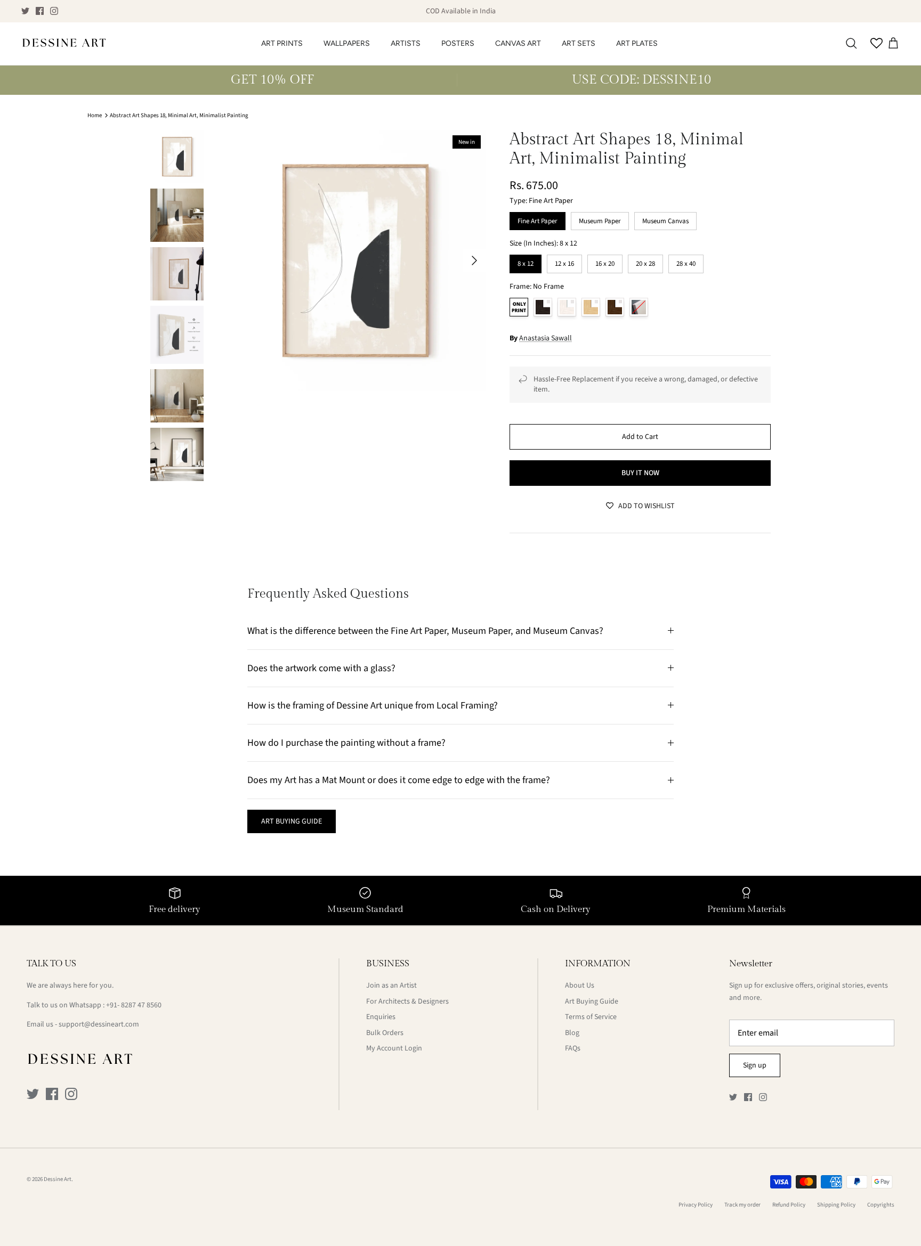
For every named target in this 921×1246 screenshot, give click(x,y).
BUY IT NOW (640, 473)
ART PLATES (637, 43)
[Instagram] (54, 11)
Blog (572, 1033)
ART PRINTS (282, 43)
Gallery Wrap (638, 307)
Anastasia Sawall (545, 338)
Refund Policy (788, 1205)
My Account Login (394, 1048)
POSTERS (457, 43)
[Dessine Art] (64, 43)
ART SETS (578, 43)
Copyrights (880, 1205)
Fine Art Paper (537, 219)
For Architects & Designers (407, 1001)
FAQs (572, 1048)
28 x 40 (686, 261)
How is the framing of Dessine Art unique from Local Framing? (372, 705)
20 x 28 (645, 261)
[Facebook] (40, 11)
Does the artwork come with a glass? (321, 668)
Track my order (742, 1205)
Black (543, 307)
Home (94, 115)
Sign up (754, 1065)
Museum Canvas (665, 219)
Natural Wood (590, 307)
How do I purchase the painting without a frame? (346, 743)
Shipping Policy (836, 1205)
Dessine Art (57, 1179)
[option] (355, 260)
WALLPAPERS (347, 43)
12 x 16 (564, 261)
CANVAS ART (518, 43)
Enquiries (380, 1017)
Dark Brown (614, 307)
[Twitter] (25, 11)
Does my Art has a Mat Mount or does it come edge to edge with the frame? (398, 780)
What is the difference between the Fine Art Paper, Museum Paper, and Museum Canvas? (425, 631)
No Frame (519, 307)
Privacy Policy (695, 1205)
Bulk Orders (384, 1033)
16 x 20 (605, 261)
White (567, 307)
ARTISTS (406, 43)
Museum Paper (600, 219)
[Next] (474, 260)
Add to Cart (640, 436)
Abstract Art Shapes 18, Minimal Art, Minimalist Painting (179, 115)
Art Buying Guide (591, 1001)
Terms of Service (591, 1017)
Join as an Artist (391, 985)
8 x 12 (526, 261)
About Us (579, 985)
